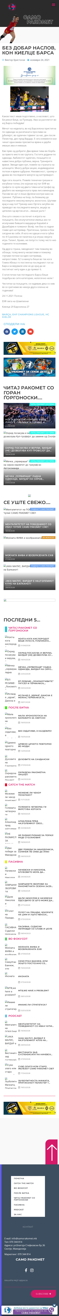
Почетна (19, 1178)
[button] (53, 4)
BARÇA (6, 314)
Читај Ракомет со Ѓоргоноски (24, 1199)
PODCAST (19, 1209)
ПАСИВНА (19, 1205)
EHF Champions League (28, 314)
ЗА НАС (18, 1214)
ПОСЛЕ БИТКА (21, 1193)
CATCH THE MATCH (24, 1183)
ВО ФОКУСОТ (21, 1188)
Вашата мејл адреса (15, 1280)
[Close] (54, 1305)
